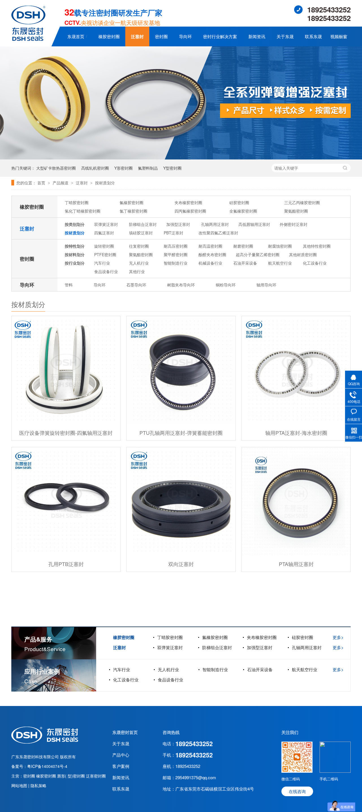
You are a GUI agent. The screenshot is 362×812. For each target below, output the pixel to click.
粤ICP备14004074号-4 (47, 766)
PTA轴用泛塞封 (296, 563)
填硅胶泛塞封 (141, 233)
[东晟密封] (44, 742)
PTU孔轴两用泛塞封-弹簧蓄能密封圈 (181, 432)
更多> (338, 637)
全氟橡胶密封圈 (243, 211)
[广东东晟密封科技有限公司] (28, 39)
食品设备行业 (106, 271)
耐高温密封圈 (210, 246)
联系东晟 (313, 36)
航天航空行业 (280, 263)
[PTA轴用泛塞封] (296, 501)
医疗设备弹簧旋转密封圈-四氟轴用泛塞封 (66, 432)
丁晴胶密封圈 (77, 202)
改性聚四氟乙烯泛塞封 (218, 233)
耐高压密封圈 (176, 246)
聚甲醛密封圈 (176, 254)
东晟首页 (75, 36)
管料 (69, 285)
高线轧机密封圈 (95, 168)
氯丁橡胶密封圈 (133, 211)
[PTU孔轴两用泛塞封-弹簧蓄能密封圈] (181, 370)
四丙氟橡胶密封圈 (190, 211)
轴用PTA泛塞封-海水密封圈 (296, 432)
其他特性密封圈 (317, 246)
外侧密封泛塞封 (293, 224)
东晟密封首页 (125, 732)
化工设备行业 (315, 263)
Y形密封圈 (123, 168)
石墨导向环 (136, 285)
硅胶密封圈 (239, 202)
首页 (41, 182)
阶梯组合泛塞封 (143, 224)
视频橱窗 (338, 36)
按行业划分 (75, 263)
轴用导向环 (266, 285)
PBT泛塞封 (173, 233)
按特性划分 (75, 246)
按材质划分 (105, 182)
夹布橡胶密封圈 (188, 202)
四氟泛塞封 (104, 233)
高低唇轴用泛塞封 (254, 224)
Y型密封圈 (172, 168)
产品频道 (61, 182)
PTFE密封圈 (105, 254)
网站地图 (19, 785)
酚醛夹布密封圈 (212, 254)
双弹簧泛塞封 (106, 224)
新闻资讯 (256, 36)
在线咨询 (297, 791)
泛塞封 (137, 36)
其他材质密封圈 (303, 254)
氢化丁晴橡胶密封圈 (82, 211)
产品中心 (120, 755)
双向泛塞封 (181, 563)
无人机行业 (139, 263)
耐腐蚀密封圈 (280, 246)
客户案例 (120, 766)
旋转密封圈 (104, 246)
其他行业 (137, 271)
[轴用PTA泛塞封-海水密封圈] (296, 370)
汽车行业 (102, 263)
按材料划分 (75, 254)
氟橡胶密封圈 (131, 202)
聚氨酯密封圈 (296, 211)
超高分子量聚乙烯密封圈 (257, 254)
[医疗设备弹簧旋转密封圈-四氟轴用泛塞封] (66, 370)
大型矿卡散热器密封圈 (56, 168)
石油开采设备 (245, 263)
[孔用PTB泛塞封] (66, 501)
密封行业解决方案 (220, 36)
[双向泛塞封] (181, 501)
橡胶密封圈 (109, 36)
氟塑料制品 (148, 168)
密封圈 (161, 36)
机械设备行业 (210, 263)
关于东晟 (285, 36)
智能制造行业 (176, 263)
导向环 (185, 36)
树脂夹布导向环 (181, 285)
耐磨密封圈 (243, 246)
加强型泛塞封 (178, 224)
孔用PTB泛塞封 (66, 563)
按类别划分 (75, 224)
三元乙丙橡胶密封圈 (302, 202)
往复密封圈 (139, 246)
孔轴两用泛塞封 (215, 224)
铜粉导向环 (226, 285)
